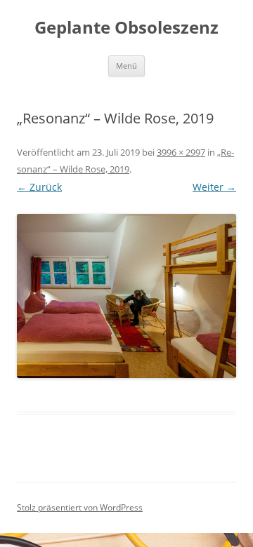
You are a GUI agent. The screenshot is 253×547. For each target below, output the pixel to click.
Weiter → (214, 187)
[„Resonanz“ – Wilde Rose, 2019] (126, 296)
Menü (126, 65)
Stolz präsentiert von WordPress (80, 507)
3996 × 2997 (181, 152)
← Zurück (39, 187)
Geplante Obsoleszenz (126, 28)
